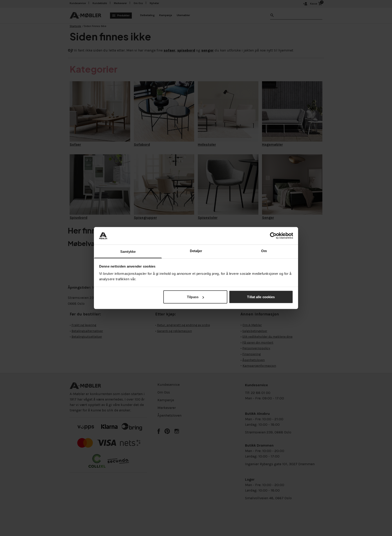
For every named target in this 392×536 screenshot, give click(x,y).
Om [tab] (264, 251)
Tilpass (192, 297)
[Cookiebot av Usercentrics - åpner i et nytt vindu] (273, 235)
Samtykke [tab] (128, 251)
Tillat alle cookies (261, 297)
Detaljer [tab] (196, 251)
